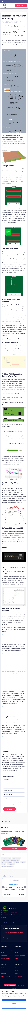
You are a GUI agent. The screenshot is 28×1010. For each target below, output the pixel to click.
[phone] (13, 922)
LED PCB (22, 985)
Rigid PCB (17, 967)
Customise (14, 1003)
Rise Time (4, 864)
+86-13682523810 (19, 934)
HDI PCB (14, 988)
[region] (14, 999)
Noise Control (16, 862)
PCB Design (8, 22)
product (3, 970)
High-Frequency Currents (7, 862)
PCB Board (11, 884)
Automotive (3, 973)
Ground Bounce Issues (15, 860)
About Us (17, 949)
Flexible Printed (18, 970)
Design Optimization (16, 858)
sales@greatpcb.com (9, 938)
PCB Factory (17, 952)
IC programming (4, 955)
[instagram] (4, 922)
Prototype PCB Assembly (6, 949)
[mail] (11, 922)
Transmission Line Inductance (7, 866)
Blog (18, 985)
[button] (3, 887)
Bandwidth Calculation (6, 858)
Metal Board (17, 973)
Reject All (14, 1007)
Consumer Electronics (5, 976)
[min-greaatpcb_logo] (4, 4)
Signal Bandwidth (10, 864)
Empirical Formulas (5, 860)
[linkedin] (6, 922)
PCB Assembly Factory (20, 955)
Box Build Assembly (5, 958)
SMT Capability (18, 976)
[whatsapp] (8, 922)
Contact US (17, 958)
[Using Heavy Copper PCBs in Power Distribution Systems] (14, 879)
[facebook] (1, 922)
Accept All (14, 1000)
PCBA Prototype (6, 21)
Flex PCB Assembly (5, 952)
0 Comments (15, 22)
